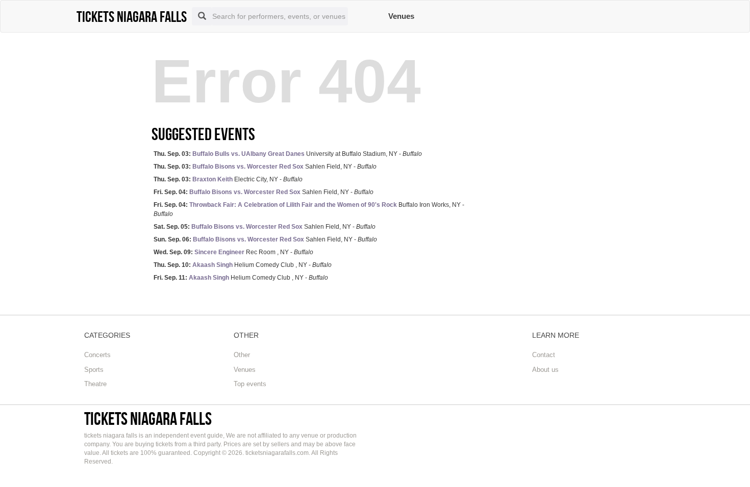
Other (242, 355)
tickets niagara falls (148, 418)
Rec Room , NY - (233, 252)
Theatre (95, 384)
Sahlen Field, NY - (265, 166)
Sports (94, 369)
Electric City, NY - (228, 179)
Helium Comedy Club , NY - (243, 264)
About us (545, 369)
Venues (401, 16)
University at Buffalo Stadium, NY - (288, 153)
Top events (250, 384)
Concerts (97, 355)
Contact (543, 355)
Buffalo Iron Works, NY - (309, 209)
